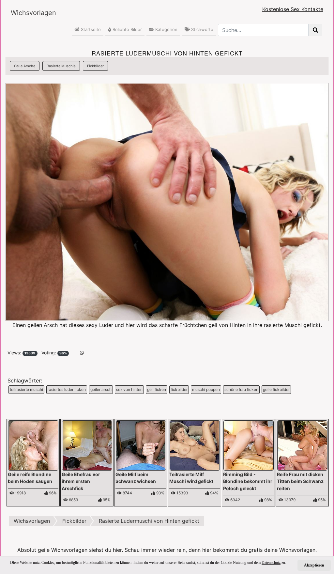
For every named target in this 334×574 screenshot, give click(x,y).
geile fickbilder (276, 389)
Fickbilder (95, 66)
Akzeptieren (314, 565)
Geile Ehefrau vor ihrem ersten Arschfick (81, 481)
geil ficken (156, 389)
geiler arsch (101, 389)
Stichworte (201, 29)
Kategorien (165, 29)
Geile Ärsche (24, 66)
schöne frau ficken (241, 389)
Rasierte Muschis (61, 66)
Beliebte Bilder (126, 29)
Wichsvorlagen (33, 13)
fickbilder (179, 389)
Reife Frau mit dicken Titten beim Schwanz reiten (300, 481)
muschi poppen (206, 389)
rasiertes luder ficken (67, 389)
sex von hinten (129, 389)
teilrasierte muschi (26, 389)
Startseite (90, 29)
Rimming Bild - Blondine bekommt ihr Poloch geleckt (247, 481)
